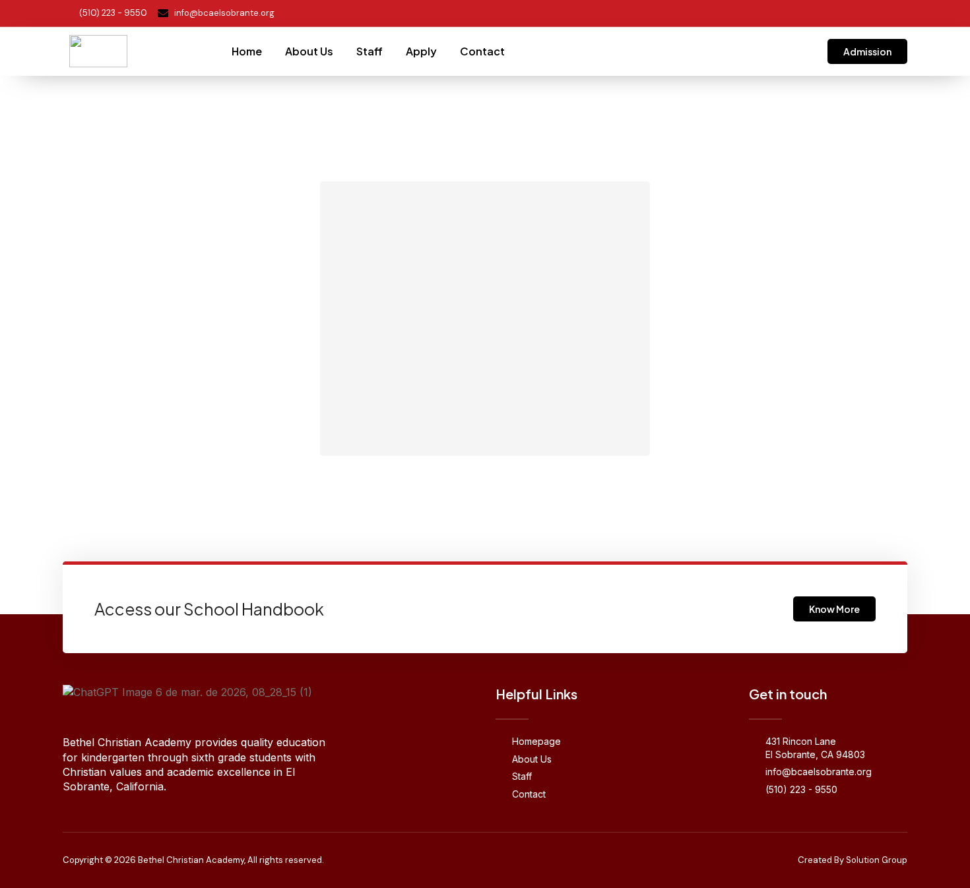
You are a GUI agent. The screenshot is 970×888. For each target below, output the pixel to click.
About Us (309, 51)
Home (247, 51)
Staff (369, 51)
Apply (421, 51)
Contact (482, 51)
